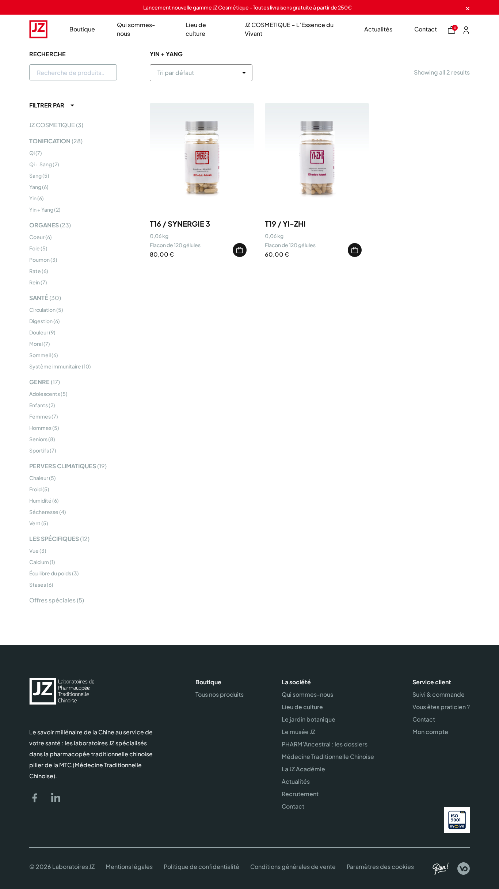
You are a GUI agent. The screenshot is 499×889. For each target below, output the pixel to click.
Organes (44, 225)
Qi (32, 153)
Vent (35, 523)
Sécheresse (43, 511)
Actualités (378, 29)
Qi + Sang (40, 164)
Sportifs (39, 450)
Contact (425, 29)
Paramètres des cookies (380, 866)
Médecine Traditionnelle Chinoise (328, 756)
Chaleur (38, 477)
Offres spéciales (52, 600)
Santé (38, 298)
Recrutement (300, 794)
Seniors (38, 439)
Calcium (39, 562)
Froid (35, 489)
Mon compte (430, 731)
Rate (35, 271)
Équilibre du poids (50, 573)
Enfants (38, 405)
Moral (36, 343)
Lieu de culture (196, 29)
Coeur (37, 237)
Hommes (40, 427)
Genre (39, 382)
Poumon (39, 259)
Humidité (40, 500)
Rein (34, 282)
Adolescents (44, 393)
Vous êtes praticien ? (441, 707)
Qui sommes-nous (136, 29)
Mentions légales (129, 866)
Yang (35, 187)
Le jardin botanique (308, 719)
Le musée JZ (298, 731)
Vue (34, 550)
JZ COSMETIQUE (52, 125)
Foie (34, 248)
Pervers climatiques (62, 466)
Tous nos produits (219, 694)
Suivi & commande (438, 694)
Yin (33, 198)
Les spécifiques (54, 538)
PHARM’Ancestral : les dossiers (324, 744)
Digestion (41, 321)
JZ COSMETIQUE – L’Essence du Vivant (289, 29)
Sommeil (40, 355)
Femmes (40, 416)
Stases (37, 584)
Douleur (38, 332)
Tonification (50, 141)
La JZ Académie (303, 769)
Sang (35, 175)
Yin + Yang (41, 209)
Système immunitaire (55, 366)
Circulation (42, 309)
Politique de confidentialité (201, 866)
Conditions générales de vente (293, 866)
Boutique (82, 29)
